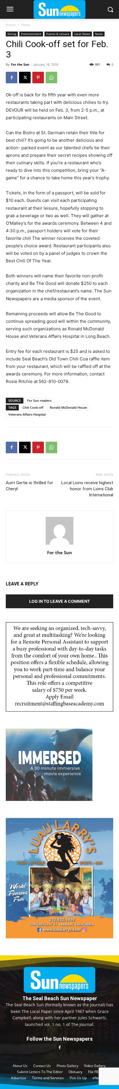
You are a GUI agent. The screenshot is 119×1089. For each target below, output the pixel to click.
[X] (25, 77)
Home (11, 24)
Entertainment (31, 34)
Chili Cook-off (33, 407)
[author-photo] (59, 544)
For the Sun (20, 64)
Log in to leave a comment (59, 601)
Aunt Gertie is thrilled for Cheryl (29, 485)
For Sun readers (39, 400)
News (25, 24)
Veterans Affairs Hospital (27, 414)
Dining (12, 34)
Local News (82, 34)
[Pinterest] (38, 77)
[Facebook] (11, 77)
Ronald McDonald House (68, 407)
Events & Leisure (57, 34)
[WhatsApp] (51, 77)
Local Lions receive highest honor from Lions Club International (87, 488)
